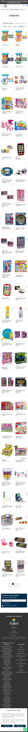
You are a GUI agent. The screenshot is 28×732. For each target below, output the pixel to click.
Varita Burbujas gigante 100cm (7, 507)
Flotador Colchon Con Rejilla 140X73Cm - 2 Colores (20, 484)
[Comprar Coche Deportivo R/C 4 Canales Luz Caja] (25, 557)
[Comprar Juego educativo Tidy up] (25, 419)
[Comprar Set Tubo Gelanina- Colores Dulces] (25, 465)
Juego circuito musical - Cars (7, 415)
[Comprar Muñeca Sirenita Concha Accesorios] (11, 233)
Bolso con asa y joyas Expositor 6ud (7, 135)
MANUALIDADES (7, 668)
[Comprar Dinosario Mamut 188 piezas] (25, 303)
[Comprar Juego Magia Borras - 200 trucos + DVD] (25, 396)
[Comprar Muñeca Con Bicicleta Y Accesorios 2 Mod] (11, 209)
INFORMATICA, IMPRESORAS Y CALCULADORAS (7, 708)
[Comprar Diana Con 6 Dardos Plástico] (25, 233)
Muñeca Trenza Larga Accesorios (20, 205)
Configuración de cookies (8, 642)
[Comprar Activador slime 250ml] (25, 325)
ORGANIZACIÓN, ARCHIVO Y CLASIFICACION (7, 676)
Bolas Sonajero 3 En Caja (20, 529)
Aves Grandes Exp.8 (19, 507)
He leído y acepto (10, 605)
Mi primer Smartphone (20, 158)
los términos (14, 605)
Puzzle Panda (20, 66)
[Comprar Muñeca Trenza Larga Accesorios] (25, 209)
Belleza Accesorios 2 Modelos (20, 344)
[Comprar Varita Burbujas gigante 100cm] (11, 511)
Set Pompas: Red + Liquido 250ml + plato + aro (7, 344)
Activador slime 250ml (19, 321)
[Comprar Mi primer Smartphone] (25, 162)
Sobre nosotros (21, 649)
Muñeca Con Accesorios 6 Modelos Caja (7, 252)
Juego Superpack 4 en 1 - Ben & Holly (7, 437)
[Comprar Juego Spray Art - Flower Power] (25, 280)
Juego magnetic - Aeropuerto (20, 135)
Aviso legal (21, 651)
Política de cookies (22, 729)
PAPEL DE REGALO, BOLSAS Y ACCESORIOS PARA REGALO (7, 656)
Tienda (7, 9)
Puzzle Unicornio (19, 45)
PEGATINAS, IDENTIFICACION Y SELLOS (7, 694)
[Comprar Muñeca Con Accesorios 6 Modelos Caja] (11, 257)
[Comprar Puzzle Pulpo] (11, 70)
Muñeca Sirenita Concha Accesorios (7, 229)
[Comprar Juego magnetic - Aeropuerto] (25, 140)
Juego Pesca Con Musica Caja (20, 112)
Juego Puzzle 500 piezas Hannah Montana (6, 276)
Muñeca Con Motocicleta (7, 368)
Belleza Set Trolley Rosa (6, 552)
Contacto (21, 670)
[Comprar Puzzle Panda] (25, 70)
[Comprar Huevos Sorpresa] (11, 465)
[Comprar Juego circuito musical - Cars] (11, 419)
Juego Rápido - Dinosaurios (20, 437)
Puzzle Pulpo (6, 66)
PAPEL (7, 670)
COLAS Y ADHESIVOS (7, 667)
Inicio (3, 9)
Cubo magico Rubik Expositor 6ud (20, 89)
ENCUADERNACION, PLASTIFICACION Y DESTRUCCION (7, 687)
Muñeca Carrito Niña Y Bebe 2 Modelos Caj (7, 392)
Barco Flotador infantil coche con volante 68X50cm (7, 181)
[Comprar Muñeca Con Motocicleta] (11, 373)
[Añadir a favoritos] (12, 33)
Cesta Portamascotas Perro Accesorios (20, 181)
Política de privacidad (14, 729)
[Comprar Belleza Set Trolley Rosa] (11, 557)
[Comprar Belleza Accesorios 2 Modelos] (25, 349)
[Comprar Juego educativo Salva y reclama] (11, 579)
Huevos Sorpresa (6, 460)
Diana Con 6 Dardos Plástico (20, 228)
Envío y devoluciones (21, 663)
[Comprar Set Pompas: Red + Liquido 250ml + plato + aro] (11, 349)
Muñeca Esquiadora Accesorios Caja (20, 252)
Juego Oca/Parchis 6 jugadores (7, 112)
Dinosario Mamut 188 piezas (20, 299)
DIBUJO (7, 665)
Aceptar (7, 726)
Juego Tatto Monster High (20, 575)
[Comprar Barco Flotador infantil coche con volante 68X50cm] (11, 186)
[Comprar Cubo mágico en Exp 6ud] (11, 162)
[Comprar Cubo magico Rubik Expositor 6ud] (25, 94)
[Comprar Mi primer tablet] (11, 303)
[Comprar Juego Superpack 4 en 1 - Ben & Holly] (11, 441)
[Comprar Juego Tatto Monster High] (25, 579)
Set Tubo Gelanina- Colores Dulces (20, 461)
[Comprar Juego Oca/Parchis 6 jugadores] (11, 116)
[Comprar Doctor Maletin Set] (11, 533)
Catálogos (21, 665)
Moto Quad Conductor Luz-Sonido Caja (20, 368)
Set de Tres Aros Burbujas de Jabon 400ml (6, 484)
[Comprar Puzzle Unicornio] (25, 49)
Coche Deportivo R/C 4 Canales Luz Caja (21, 552)
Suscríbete (6, 603)
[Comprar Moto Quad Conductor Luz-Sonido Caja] (25, 373)
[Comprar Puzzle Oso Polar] (11, 94)
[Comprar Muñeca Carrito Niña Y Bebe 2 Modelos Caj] (11, 396)
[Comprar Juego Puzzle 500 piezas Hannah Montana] (11, 280)
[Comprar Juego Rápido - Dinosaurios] (25, 441)
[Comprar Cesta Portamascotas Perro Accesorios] (25, 186)
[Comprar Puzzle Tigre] (11, 49)
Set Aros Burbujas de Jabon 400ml (7, 321)
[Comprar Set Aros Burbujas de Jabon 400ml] (11, 325)
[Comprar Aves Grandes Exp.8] (25, 511)
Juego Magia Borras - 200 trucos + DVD (20, 392)
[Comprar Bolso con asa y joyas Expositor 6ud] (11, 140)
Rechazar (20, 726)
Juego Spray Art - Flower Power (20, 276)
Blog (21, 668)
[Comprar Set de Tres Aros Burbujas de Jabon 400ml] (11, 488)
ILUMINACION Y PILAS (7, 690)
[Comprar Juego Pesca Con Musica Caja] (25, 116)
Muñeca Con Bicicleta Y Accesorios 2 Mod (7, 205)
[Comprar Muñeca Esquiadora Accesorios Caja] (25, 257)
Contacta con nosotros (21, 672)
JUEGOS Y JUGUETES (14, 9)
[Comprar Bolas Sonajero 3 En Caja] (25, 533)
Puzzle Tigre (6, 45)
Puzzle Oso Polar (4, 89)
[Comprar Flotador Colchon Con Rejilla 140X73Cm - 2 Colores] (25, 488)
